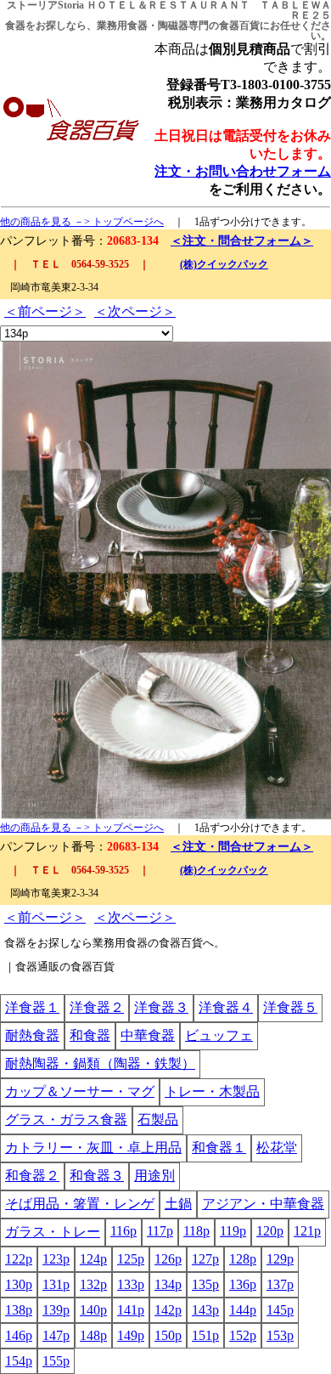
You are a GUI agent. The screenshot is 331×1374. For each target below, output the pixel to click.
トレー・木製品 (212, 1091)
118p (196, 1231)
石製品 (157, 1119)
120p (269, 1231)
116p (123, 1231)
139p (56, 1310)
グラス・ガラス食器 (66, 1119)
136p (242, 1284)
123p (56, 1259)
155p (56, 1361)
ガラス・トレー (52, 1231)
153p (280, 1335)
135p (205, 1284)
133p (130, 1284)
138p (18, 1310)
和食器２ (32, 1175)
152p (242, 1335)
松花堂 (276, 1147)
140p (93, 1310)
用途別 (154, 1175)
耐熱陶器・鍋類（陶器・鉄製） (100, 1063)
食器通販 (37, 966)
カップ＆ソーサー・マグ (79, 1091)
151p (205, 1335)
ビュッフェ (219, 1035)
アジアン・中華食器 (263, 1203)
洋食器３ (161, 1007)
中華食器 (148, 1035)
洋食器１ (32, 1007)
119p (233, 1231)
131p (56, 1284)
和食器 (90, 1035)
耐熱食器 (32, 1035)
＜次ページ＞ (135, 311)
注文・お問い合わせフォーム (242, 171)
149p (130, 1335)
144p (242, 1310)
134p (168, 1284)
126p (168, 1259)
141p (130, 1310)
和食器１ (219, 1147)
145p (280, 1310)
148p (93, 1335)
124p (93, 1259)
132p (93, 1284)
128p (242, 1259)
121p (307, 1231)
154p (18, 1361)
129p (280, 1259)
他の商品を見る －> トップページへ (82, 222)
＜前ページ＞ (45, 311)
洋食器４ (226, 1007)
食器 (15, 25)
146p (18, 1335)
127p (205, 1259)
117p (160, 1231)
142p (168, 1310)
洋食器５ (290, 1007)
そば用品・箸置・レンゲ (79, 1203)
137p (280, 1284)
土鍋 (178, 1203)
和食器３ (97, 1175)
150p (168, 1335)
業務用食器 (122, 25)
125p (130, 1259)
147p (56, 1335)
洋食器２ (97, 1007)
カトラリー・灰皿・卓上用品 (93, 1147)
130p (18, 1284)
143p (205, 1310)
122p (18, 1259)
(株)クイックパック (224, 264)
